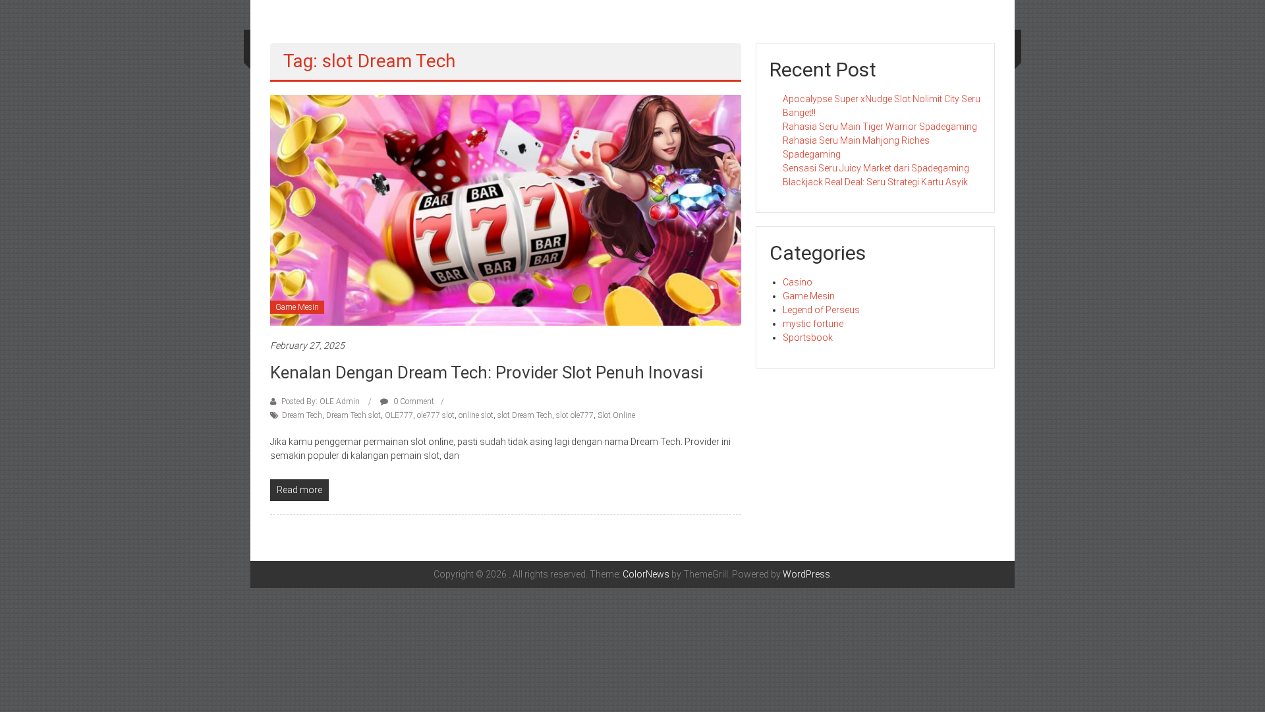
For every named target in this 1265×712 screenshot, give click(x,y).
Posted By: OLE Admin (320, 401)
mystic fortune (813, 323)
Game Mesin (297, 307)
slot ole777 (575, 415)
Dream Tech (302, 415)
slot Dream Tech (524, 415)
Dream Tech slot (353, 415)
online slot (476, 415)
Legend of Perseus (821, 310)
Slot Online (616, 415)
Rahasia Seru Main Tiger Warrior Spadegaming (880, 126)
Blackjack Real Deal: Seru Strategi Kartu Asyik (875, 182)
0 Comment (412, 401)
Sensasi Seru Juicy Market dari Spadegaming (876, 168)
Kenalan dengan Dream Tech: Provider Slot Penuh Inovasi (486, 372)
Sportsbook (808, 337)
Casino (797, 282)
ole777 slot (436, 415)
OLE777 (399, 415)
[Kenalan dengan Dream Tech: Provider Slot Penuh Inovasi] (505, 209)
